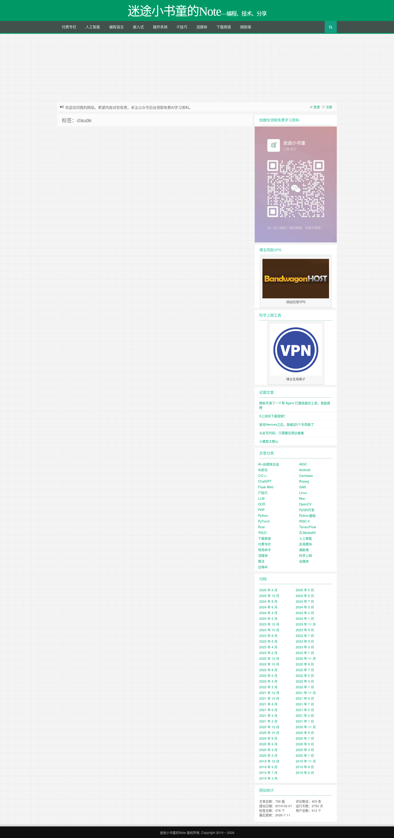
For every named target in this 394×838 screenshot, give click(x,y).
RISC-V (304, 521)
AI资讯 (262, 470)
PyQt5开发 (306, 509)
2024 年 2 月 (268, 618)
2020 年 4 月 (268, 749)
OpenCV (305, 504)
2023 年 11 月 (306, 624)
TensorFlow (307, 527)
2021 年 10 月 (269, 698)
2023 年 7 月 (305, 635)
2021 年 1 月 (305, 721)
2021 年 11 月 (306, 692)
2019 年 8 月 (305, 766)
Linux (303, 492)
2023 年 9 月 (305, 630)
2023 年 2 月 (268, 652)
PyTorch (264, 521)
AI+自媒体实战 (268, 464)
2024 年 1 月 (305, 618)
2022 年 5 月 (305, 675)
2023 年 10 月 (269, 630)
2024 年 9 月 (305, 595)
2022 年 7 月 (305, 669)
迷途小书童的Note (173, 832)
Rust (261, 527)
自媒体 (304, 561)
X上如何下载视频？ (273, 416)
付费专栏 (69, 26)
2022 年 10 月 (269, 664)
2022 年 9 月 (305, 664)
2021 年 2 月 (268, 721)
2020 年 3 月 (305, 749)
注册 (329, 107)
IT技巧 (182, 26)
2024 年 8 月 (268, 601)
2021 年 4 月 (268, 715)
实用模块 (305, 544)
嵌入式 (138, 26)
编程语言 (116, 26)
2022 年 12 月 (269, 658)
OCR (261, 504)
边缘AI (262, 567)
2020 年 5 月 (305, 744)
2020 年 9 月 (305, 732)
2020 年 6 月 (268, 744)
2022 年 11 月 (306, 658)
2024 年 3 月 (305, 612)
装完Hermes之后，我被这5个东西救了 (286, 424)
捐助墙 (245, 26)
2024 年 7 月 (305, 601)
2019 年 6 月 (305, 772)
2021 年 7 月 (305, 704)
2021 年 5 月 (305, 709)
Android (304, 470)
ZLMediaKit (307, 532)
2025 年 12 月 (269, 595)
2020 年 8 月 (268, 738)
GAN (302, 487)
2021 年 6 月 (268, 709)
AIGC (303, 464)
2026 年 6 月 (268, 590)
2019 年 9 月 (268, 766)
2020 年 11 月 (306, 727)
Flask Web (265, 487)
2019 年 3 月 (268, 778)
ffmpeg (304, 481)
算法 (261, 561)
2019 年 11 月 (306, 761)
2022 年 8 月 (268, 669)
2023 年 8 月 (268, 635)
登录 (317, 107)
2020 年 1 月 (305, 755)
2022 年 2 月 (268, 687)
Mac (302, 498)
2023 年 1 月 (305, 652)
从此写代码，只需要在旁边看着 (281, 433)
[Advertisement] (197, 68)
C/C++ (262, 475)
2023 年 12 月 (269, 624)
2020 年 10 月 (269, 732)
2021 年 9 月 (305, 698)
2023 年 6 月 (268, 641)
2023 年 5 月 (305, 641)
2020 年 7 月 (305, 738)
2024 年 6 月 (268, 607)
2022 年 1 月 (305, 687)
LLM (261, 498)
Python (263, 515)
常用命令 (264, 549)
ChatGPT (265, 481)
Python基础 (307, 515)
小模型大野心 (268, 441)
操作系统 (160, 26)
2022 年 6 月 (268, 675)
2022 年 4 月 (268, 681)
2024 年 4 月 (268, 612)
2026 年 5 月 (305, 590)
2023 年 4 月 (268, 647)
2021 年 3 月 (305, 715)
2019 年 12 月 (269, 761)
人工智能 (93, 26)
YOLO (262, 532)
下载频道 (223, 26)
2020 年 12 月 (269, 727)
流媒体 (201, 26)
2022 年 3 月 (305, 681)
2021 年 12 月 (269, 692)
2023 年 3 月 (305, 647)
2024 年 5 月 (305, 607)
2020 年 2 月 (268, 755)
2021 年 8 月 (268, 704)
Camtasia (306, 475)
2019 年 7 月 (268, 772)
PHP (261, 509)
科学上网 (305, 555)
